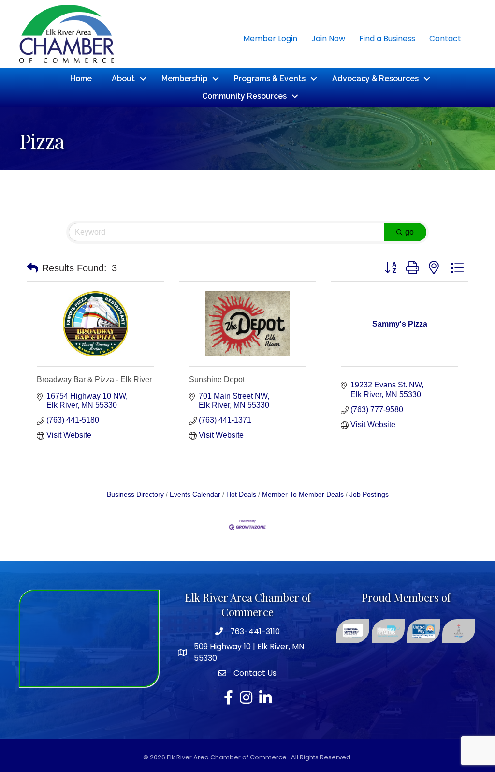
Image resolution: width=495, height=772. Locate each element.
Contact (445, 38)
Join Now (328, 38)
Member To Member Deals (303, 494)
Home (81, 78)
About (123, 78)
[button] (32, 268)
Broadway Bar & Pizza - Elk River (94, 379)
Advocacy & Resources (375, 78)
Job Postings (369, 494)
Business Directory (135, 494)
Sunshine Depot (217, 379)
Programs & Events (270, 78)
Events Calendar (195, 494)
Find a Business (387, 38)
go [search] (409, 232)
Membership (184, 78)
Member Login (270, 38)
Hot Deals (241, 494)
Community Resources (244, 96)
